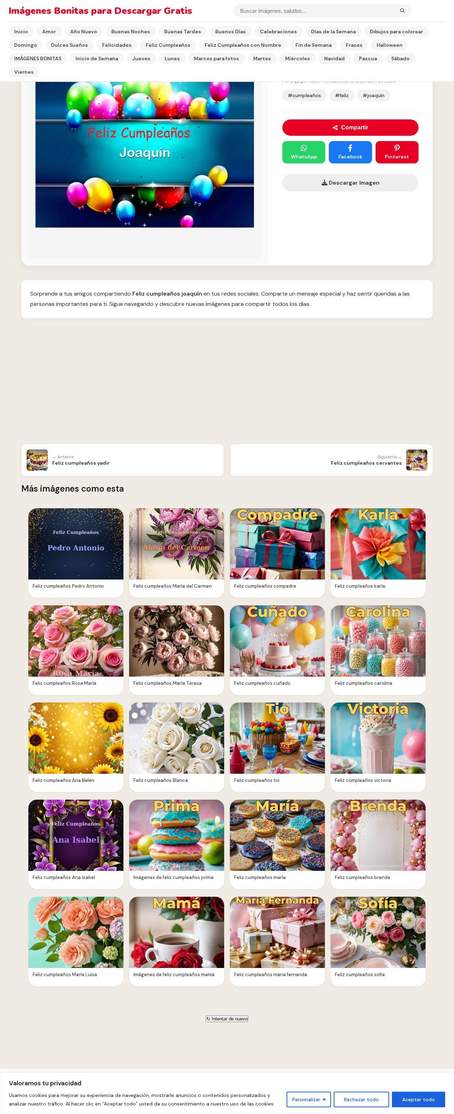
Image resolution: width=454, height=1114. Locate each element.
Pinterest (397, 156)
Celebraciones (278, 31)
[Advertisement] (227, 382)
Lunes (172, 58)
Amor (49, 31)
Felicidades (117, 45)
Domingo (25, 45)
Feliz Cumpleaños (168, 45)
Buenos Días (230, 31)
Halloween (390, 45)
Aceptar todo (418, 1099)
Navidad (334, 58)
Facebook (350, 156)
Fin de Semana (313, 45)
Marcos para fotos (216, 58)
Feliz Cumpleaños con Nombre (243, 45)
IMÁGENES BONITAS (37, 58)
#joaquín (373, 95)
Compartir (354, 127)
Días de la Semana (333, 31)
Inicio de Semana (97, 58)
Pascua (368, 58)
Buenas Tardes (182, 31)
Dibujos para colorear (396, 31)
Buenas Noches (130, 31)
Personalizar (306, 1099)
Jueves (141, 58)
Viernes (24, 72)
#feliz (342, 95)
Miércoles (297, 58)
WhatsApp (304, 156)
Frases (354, 45)
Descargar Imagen (353, 182)
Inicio (21, 31)
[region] (227, 1093)
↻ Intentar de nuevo (227, 1018)
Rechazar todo (361, 1099)
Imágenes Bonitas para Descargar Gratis (100, 11)
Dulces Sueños (69, 45)
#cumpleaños (304, 95)
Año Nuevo (83, 31)
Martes (262, 58)
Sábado (400, 58)
